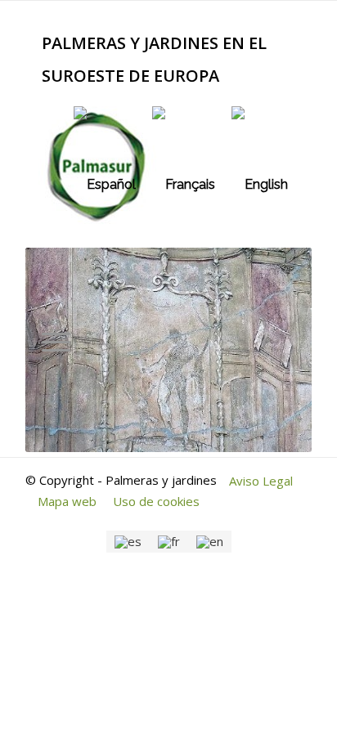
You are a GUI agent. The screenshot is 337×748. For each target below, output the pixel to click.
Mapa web (67, 501)
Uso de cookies (156, 501)
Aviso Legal (261, 481)
